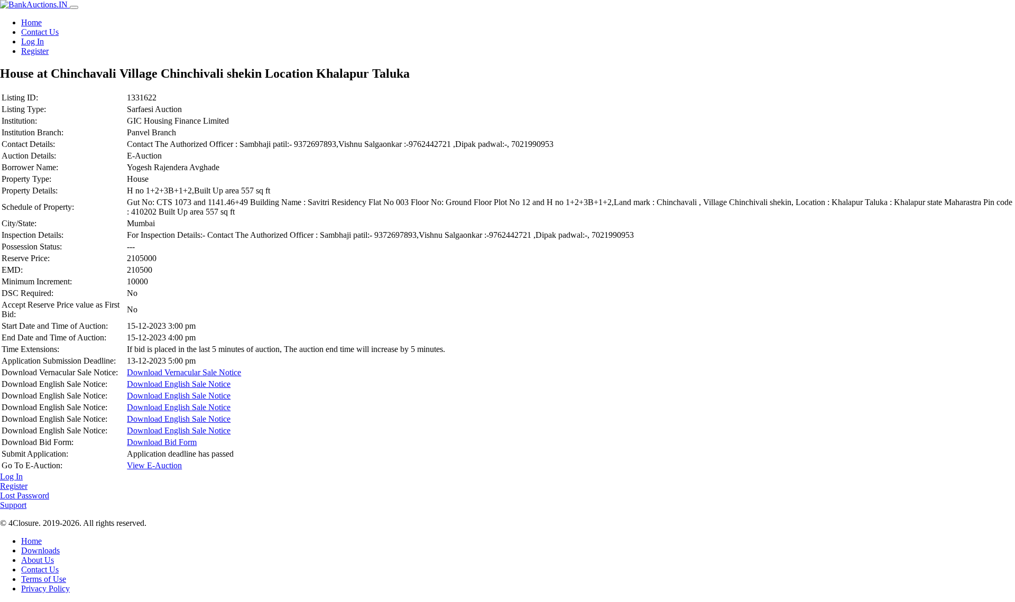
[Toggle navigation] (74, 7)
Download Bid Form (162, 442)
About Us (37, 559)
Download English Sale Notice (178, 383)
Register (35, 51)
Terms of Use (43, 579)
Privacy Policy (45, 588)
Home (31, 22)
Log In (32, 41)
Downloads (40, 550)
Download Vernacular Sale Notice (184, 372)
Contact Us (40, 31)
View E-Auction (154, 465)
